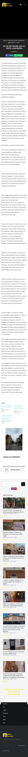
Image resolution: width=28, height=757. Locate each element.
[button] (20, 4)
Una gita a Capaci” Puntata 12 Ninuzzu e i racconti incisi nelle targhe (12, 534)
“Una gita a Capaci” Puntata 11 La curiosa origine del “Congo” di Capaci (13, 581)
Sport (4, 719)
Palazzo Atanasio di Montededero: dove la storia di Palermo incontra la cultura (13, 558)
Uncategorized (20, 40)
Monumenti (14, 40)
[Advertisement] (14, 22)
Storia (4, 716)
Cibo (4, 722)
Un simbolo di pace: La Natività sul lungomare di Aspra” (7, 407)
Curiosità (5, 703)
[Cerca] (23, 484)
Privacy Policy (21, 745)
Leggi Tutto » (5, 516)
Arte (6, 40)
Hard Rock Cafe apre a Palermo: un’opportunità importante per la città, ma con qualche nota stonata (13, 675)
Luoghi (9, 40)
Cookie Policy (6, 750)
